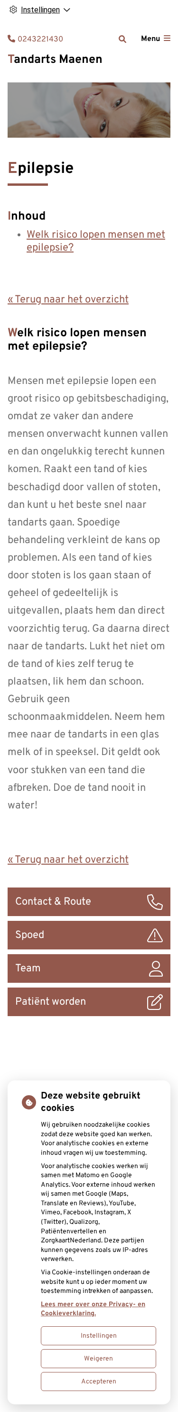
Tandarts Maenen (55, 60)
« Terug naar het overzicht (68, 299)
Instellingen (99, 1336)
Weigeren (98, 1359)
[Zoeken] (122, 39)
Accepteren (98, 1382)
